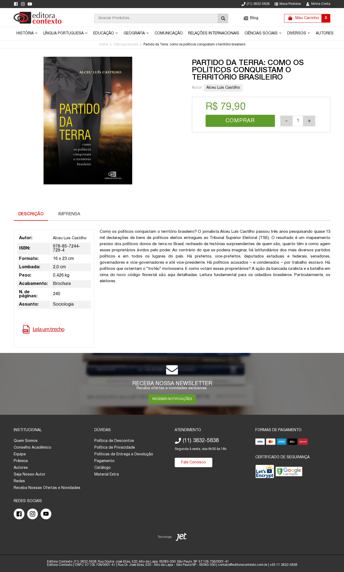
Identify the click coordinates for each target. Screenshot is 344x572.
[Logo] (38, 22)
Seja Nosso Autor (29, 474)
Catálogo (102, 468)
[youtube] (30, 4)
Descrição (31, 214)
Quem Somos (26, 441)
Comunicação (169, 33)
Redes (19, 481)
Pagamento (104, 461)
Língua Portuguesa (64, 33)
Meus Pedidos (290, 3)
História (25, 33)
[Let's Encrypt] (264, 473)
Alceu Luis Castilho (223, 88)
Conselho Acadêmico (32, 447)
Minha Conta (320, 3)
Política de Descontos (114, 441)
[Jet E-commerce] (172, 538)
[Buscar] (223, 18)
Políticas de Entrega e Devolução (123, 454)
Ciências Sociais (262, 33)
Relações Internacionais (213, 33)
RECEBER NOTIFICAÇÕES (172, 399)
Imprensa (69, 214)
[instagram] (23, 4)
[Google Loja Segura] (288, 473)
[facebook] (16, 4)
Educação (104, 33)
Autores (325, 33)
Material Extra (106, 474)
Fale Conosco (193, 462)
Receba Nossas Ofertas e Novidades (47, 488)
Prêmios (21, 461)
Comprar (240, 121)
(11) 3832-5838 (258, 3)
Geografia (135, 33)
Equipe (20, 454)
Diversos (297, 33)
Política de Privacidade (114, 447)
